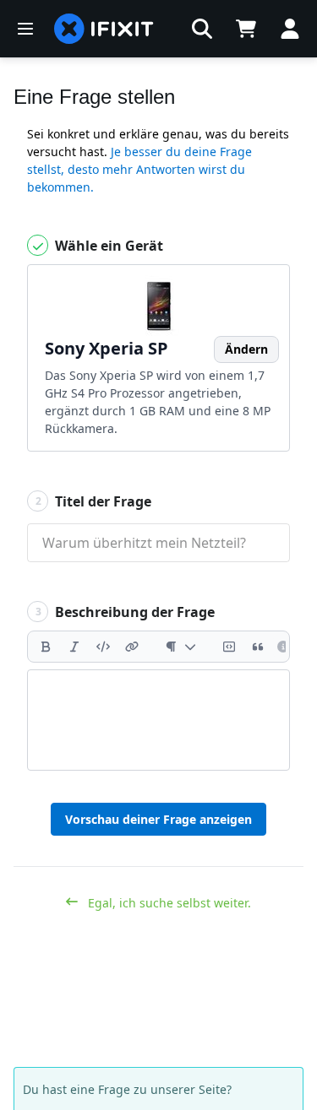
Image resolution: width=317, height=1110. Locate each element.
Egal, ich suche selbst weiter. (168, 903)
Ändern (246, 349)
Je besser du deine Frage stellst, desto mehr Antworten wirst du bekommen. (139, 169)
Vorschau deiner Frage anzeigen (158, 819)
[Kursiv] (74, 646)
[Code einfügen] (103, 646)
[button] (202, 29)
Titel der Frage (94, 501)
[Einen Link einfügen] (131, 646)
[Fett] (45, 646)
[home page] (104, 29)
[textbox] (158, 720)
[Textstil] (180, 646)
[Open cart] (246, 29)
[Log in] (290, 29)
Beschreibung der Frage (126, 612)
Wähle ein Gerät (107, 245)
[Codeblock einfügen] (229, 646)
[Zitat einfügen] (257, 646)
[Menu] (25, 29)
